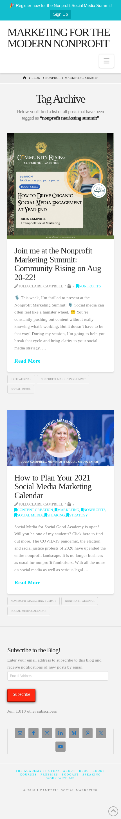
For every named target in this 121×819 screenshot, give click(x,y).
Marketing (68, 510)
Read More (27, 361)
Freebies (49, 774)
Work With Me (60, 778)
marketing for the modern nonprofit (58, 38)
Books (99, 770)
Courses (28, 774)
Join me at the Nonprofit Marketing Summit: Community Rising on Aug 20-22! (57, 264)
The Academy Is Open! (37, 770)
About (69, 770)
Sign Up (60, 14)
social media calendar (28, 610)
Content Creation (35, 510)
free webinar (21, 379)
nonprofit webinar (80, 600)
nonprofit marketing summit (63, 379)
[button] (106, 61)
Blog (84, 770)
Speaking (56, 515)
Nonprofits (90, 286)
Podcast (70, 774)
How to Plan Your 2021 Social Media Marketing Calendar (53, 486)
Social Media (30, 515)
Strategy (78, 515)
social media (21, 389)
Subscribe (21, 694)
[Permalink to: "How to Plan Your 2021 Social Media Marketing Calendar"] (60, 438)
